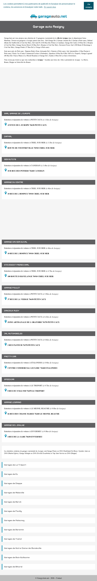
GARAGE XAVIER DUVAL (15, 242)
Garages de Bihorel (13, 567)
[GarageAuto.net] (48, 16)
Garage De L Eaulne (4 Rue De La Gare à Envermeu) (58, 55)
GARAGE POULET (12, 288)
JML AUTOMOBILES (13, 334)
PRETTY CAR (10, 357)
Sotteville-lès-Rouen (23, 62)
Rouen (6, 62)
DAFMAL (8, 136)
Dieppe (11, 62)
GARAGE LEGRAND (12, 402)
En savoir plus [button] (50, 7)
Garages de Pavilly (13, 511)
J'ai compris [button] (89, 5)
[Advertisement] (48, 87)
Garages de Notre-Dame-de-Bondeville (22, 548)
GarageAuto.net (9, 38)
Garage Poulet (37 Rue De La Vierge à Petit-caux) (32, 47)
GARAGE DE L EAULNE (14, 425)
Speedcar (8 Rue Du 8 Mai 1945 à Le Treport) (64, 53)
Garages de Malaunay (14, 520)
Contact (59, 578)
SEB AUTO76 (10, 159)
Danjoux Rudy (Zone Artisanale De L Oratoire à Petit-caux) (45, 51)
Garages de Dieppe (13, 483)
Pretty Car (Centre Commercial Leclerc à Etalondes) (30, 53)
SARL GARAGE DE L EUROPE (17, 114)
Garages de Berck (12, 502)
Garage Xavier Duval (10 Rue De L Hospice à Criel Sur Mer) (37, 45)
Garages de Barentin (14, 530)
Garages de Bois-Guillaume (17, 557)
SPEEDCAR (9, 379)
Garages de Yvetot (13, 539)
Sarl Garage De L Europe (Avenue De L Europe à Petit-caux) (65, 40)
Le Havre (85, 60)
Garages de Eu (11, 474)
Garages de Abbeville (14, 493)
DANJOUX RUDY (11, 311)
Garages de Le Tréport (15, 465)
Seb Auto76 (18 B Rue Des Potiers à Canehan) (48, 43)
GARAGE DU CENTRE (13, 182)
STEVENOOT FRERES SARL (16, 265)
